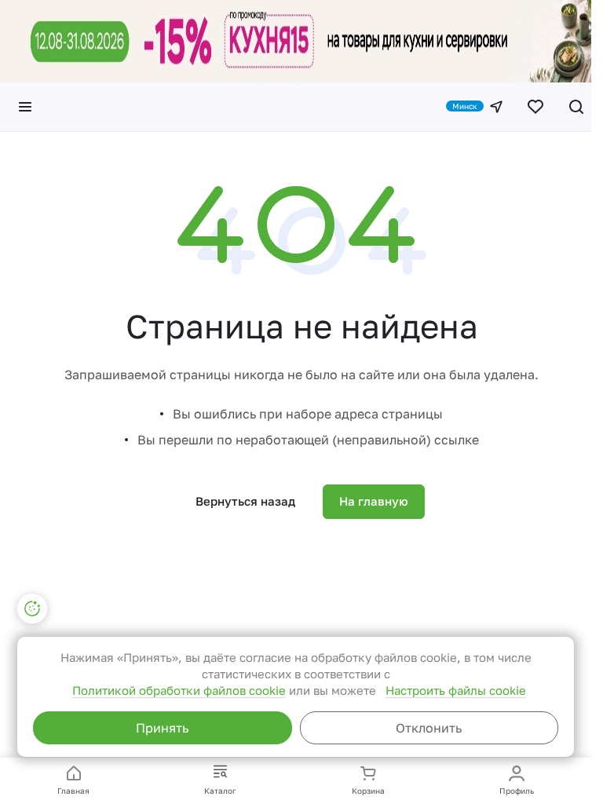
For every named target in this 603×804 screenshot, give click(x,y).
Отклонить (429, 728)
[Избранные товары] (535, 107)
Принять (162, 728)
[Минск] (496, 106)
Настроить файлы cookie (456, 690)
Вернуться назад (245, 501)
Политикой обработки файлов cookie (179, 690)
